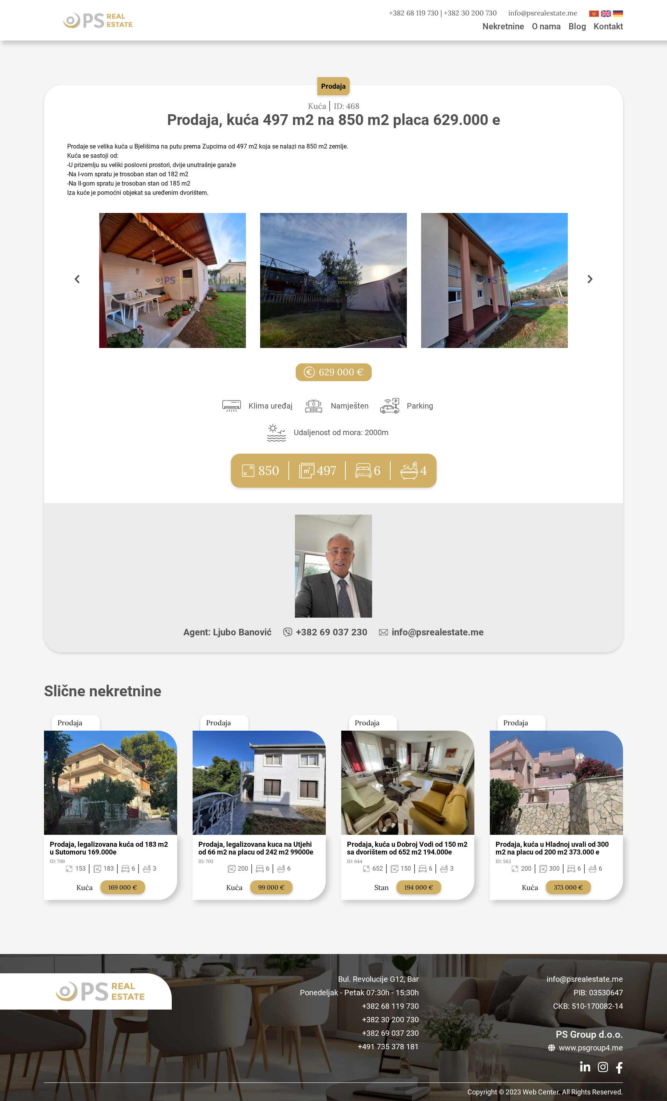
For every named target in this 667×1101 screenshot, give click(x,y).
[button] (590, 280)
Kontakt (608, 26)
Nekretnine (503, 26)
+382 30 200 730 (470, 12)
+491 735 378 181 (388, 1046)
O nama (546, 26)
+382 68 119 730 (413, 12)
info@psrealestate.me (542, 12)
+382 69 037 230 (331, 632)
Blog (577, 26)
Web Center (541, 1092)
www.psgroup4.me (591, 1047)
